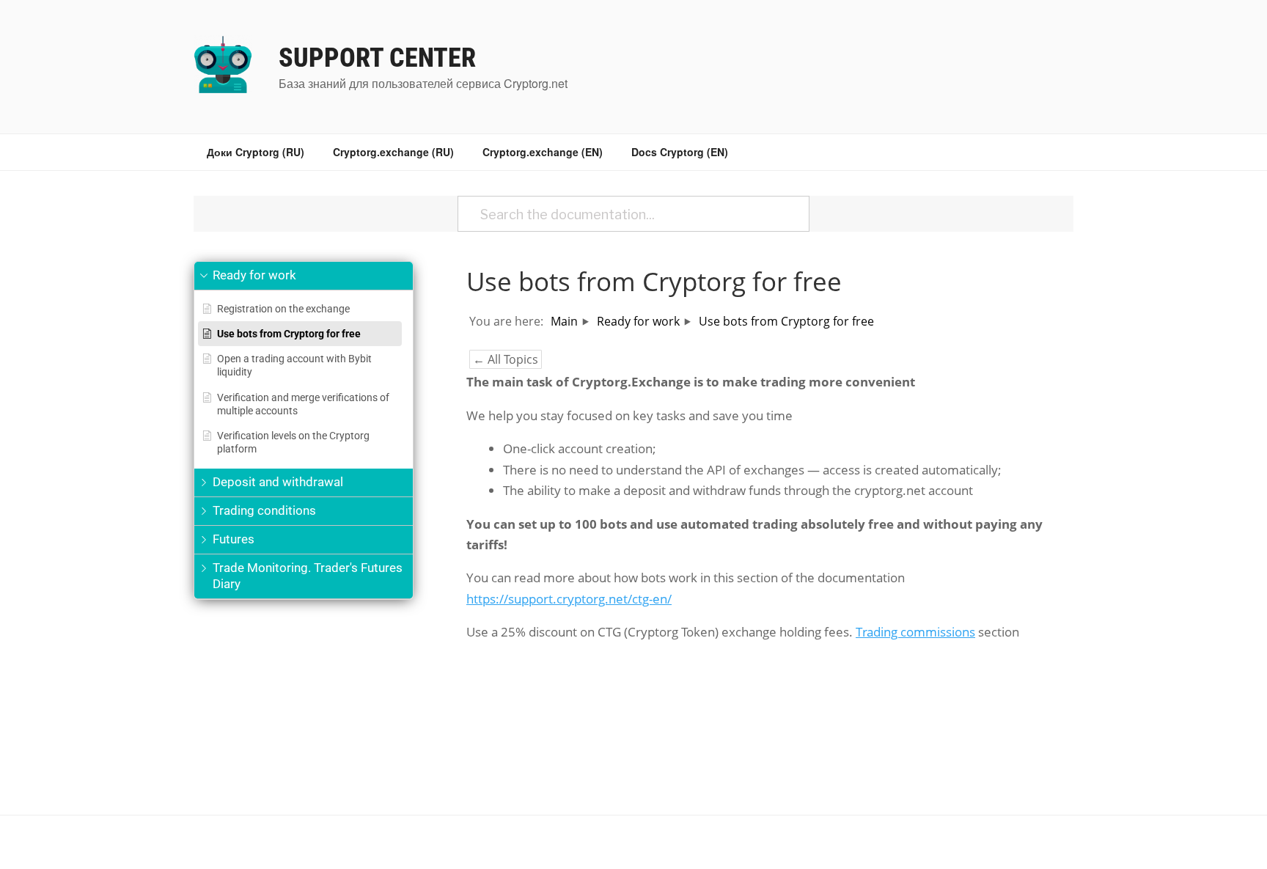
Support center (377, 58)
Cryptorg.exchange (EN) (542, 151)
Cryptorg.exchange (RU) (393, 151)
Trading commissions (915, 631)
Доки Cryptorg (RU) (255, 151)
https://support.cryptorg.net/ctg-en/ (569, 598)
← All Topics (505, 359)
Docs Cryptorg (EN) (679, 151)
